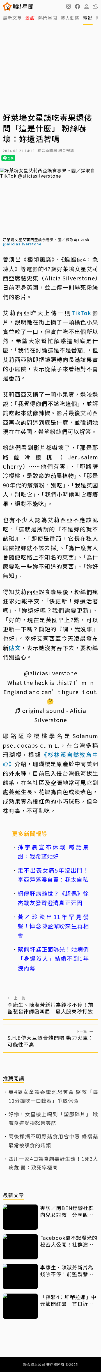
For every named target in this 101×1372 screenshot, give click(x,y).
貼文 (15, 648)
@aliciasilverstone (22, 244)
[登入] (86, 6)
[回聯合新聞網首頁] (7, 6)
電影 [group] (88, 17)
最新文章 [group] (12, 17)
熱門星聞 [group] (47, 17)
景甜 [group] (30, 17)
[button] (77, 6)
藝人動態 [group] (70, 17)
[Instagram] (68, 6)
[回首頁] (23, 6)
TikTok (81, 313)
